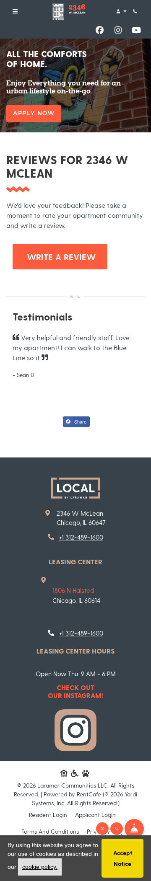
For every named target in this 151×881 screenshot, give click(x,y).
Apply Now (34, 113)
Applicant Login (95, 814)
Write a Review (65, 256)
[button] (121, 11)
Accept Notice (122, 858)
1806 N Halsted (73, 590)
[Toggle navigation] (15, 11)
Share (79, 421)
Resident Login (48, 814)
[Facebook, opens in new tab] (99, 30)
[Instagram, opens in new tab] (117, 30)
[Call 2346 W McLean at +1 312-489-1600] (136, 11)
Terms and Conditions (50, 831)
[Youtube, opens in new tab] (136, 30)
